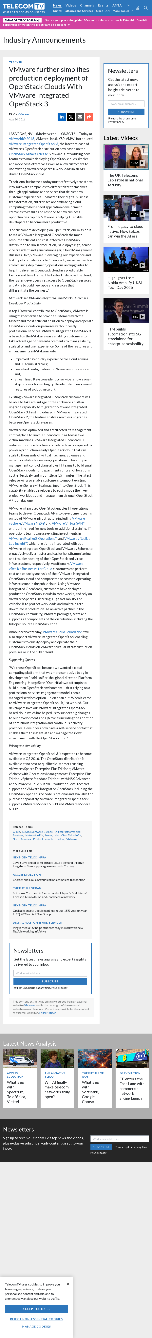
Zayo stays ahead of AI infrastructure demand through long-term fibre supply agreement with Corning (48, 864)
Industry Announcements (44, 39)
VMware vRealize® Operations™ (33, 538)
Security (10, 26)
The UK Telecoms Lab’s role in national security (125, 180)
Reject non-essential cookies (36, 1319)
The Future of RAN (27, 888)
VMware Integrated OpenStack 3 (33, 144)
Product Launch (43, 839)
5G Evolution (130, 1073)
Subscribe (50, 981)
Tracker (15, 62)
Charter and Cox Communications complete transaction (49, 880)
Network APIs (34, 835)
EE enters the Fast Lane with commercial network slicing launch (132, 1088)
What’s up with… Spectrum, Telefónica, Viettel (16, 1092)
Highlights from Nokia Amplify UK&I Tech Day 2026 (124, 282)
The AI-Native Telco (55, 1074)
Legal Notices (47, 1012)
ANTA (117, 5)
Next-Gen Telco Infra (68, 835)
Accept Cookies (36, 1309)
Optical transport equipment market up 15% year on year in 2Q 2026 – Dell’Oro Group (50, 912)
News (57, 5)
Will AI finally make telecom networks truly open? (57, 1089)
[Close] (68, 1284)
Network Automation (48, 19)
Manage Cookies (36, 1326)
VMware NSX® (33, 523)
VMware (23, 114)
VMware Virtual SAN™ (68, 523)
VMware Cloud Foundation (62, 632)
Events (103, 5)
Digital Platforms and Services (73, 10)
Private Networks (124, 19)
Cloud (16, 831)
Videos (71, 5)
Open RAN (103, 10)
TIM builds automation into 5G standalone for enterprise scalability (125, 336)
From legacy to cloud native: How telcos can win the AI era (125, 231)
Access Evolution (16, 19)
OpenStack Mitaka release (28, 154)
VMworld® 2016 (21, 139)
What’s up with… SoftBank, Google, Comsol (90, 1092)
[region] (36, 1307)
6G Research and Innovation (87, 19)
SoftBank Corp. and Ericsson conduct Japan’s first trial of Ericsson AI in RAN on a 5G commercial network (50, 895)
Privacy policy (59, 987)
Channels (87, 5)
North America (22, 839)
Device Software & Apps (37, 831)
